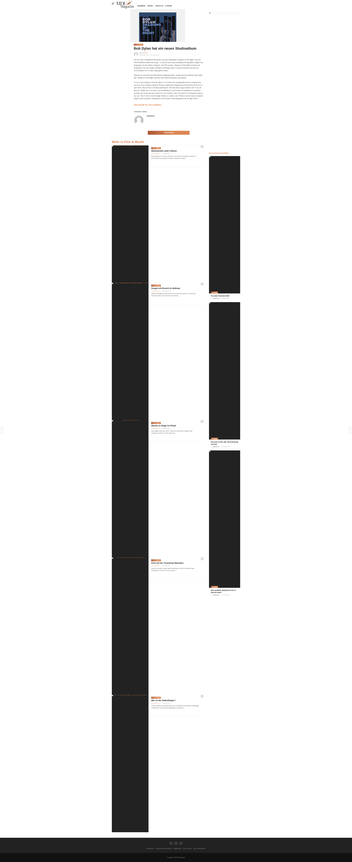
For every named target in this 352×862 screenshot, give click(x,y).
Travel (150, 6)
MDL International (199, 848)
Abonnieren (177, 848)
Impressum (150, 848)
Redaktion (145, 53)
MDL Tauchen (187, 848)
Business (141, 6)
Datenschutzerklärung (164, 848)
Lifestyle (159, 6)
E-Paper (168, 6)
